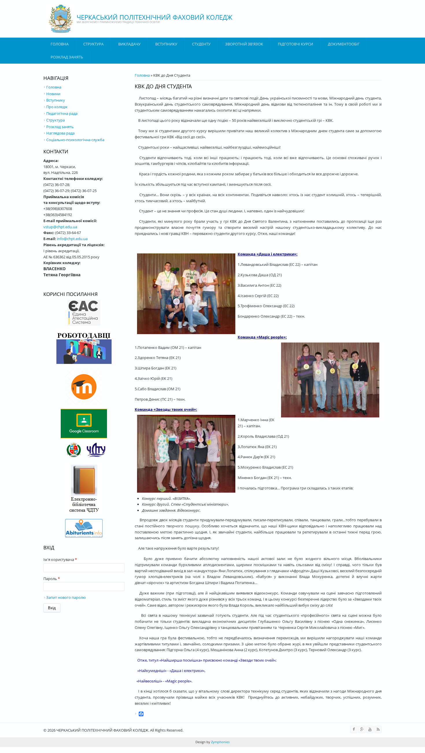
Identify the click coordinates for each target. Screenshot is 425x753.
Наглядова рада (60, 133)
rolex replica (10, 749)
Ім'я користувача (60, 559)
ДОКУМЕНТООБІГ (344, 44)
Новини (53, 93)
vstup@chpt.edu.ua (60, 226)
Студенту (201, 44)
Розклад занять (67, 57)
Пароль (51, 578)
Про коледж (57, 106)
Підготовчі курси (295, 44)
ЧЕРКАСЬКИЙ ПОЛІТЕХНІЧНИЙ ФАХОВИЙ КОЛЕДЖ (154, 17)
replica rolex (142, 749)
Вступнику (55, 100)
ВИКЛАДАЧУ (129, 44)
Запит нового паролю (66, 597)
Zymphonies (220, 742)
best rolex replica (36, 749)
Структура (93, 44)
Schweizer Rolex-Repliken (109, 749)
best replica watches (69, 749)
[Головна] (60, 18)
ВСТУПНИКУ (166, 44)
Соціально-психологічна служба (75, 139)
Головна (60, 44)
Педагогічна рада (61, 113)
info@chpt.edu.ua (72, 238)
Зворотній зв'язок (244, 44)
